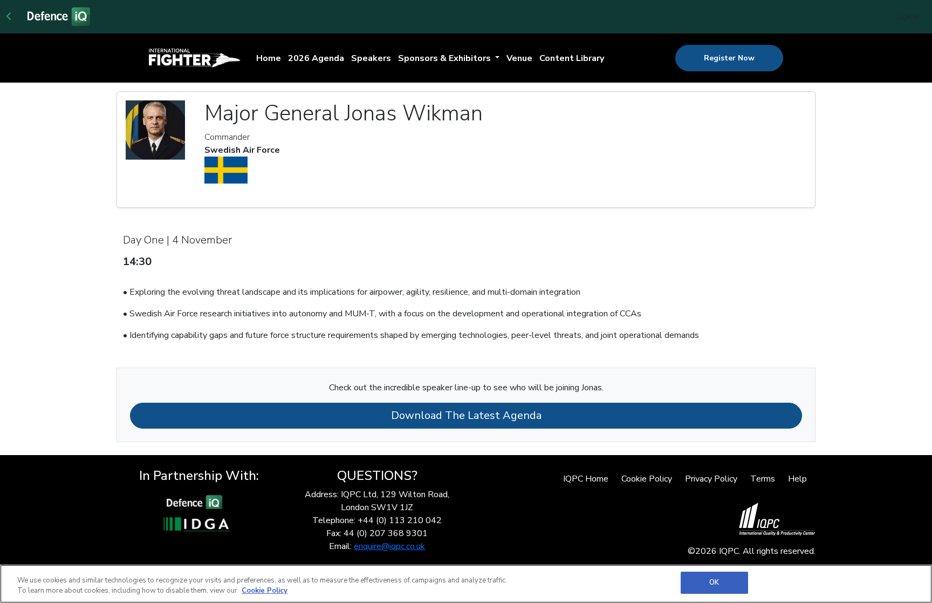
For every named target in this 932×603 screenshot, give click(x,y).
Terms (762, 479)
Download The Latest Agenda (466, 415)
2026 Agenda (316, 58)
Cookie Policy (646, 479)
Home (268, 58)
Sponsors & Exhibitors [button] (445, 58)
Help (797, 479)
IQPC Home (585, 479)
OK (714, 582)
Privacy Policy (711, 479)
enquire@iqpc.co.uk (389, 546)
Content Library (571, 58)
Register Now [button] (729, 58)
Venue (519, 58)
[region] (466, 584)
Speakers (371, 58)
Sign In (908, 17)
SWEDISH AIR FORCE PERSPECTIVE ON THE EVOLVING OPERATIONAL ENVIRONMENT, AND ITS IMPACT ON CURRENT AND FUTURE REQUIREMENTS (457, 268)
